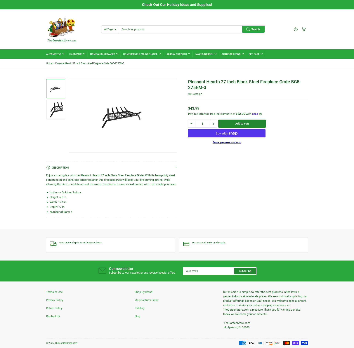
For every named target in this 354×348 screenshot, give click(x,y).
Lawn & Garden (204, 54)
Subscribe (245, 271)
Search (255, 29)
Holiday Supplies (176, 54)
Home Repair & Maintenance (140, 54)
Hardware (75, 54)
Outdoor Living (231, 54)
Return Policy (54, 308)
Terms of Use (54, 292)
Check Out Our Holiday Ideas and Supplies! (177, 4)
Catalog (139, 308)
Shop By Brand (143, 292)
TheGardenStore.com (66, 343)
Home (49, 63)
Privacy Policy (54, 300)
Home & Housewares (102, 54)
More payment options (227, 142)
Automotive (53, 54)
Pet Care (254, 54)
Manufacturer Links (146, 300)
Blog (137, 316)
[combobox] (192, 29)
